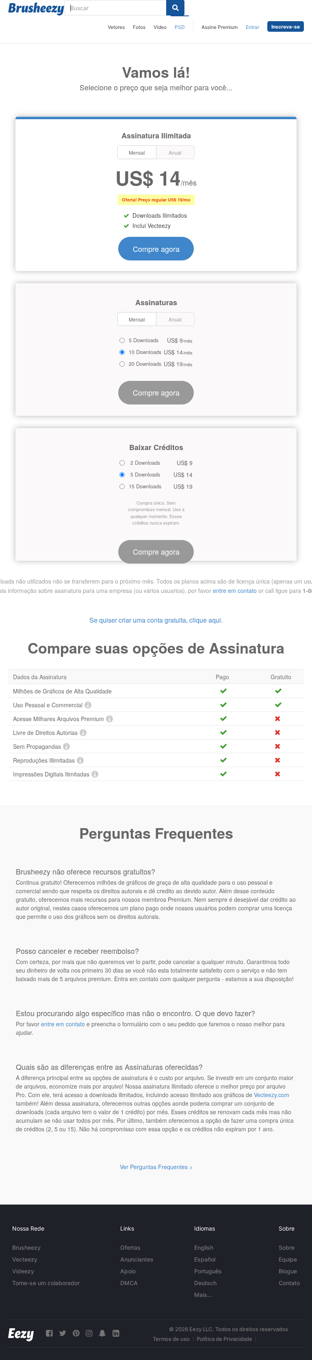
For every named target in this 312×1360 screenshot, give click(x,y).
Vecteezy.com (271, 1095)
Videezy (23, 1271)
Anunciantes (137, 1259)
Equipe (288, 1259)
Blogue (288, 1271)
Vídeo (160, 27)
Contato (289, 1282)
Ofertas (130, 1247)
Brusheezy (26, 1247)
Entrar (252, 27)
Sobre (287, 1247)
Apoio (128, 1271)
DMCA (129, 1282)
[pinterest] (76, 1333)
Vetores (116, 27)
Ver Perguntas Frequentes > (156, 1167)
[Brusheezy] (36, 8)
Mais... (203, 1294)
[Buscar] (175, 7)
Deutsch (205, 1282)
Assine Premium (220, 27)
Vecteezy (24, 1259)
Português (208, 1271)
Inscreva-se (285, 27)
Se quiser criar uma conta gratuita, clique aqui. (156, 620)
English (203, 1247)
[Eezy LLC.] (21, 1333)
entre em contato (235, 590)
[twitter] (62, 1333)
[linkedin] (116, 1333)
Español (204, 1259)
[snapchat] (102, 1333)
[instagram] (89, 1333)
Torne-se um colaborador (46, 1282)
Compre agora (156, 248)
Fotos (139, 27)
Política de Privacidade (224, 1339)
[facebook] (49, 1333)
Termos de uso (171, 1339)
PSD (180, 27)
